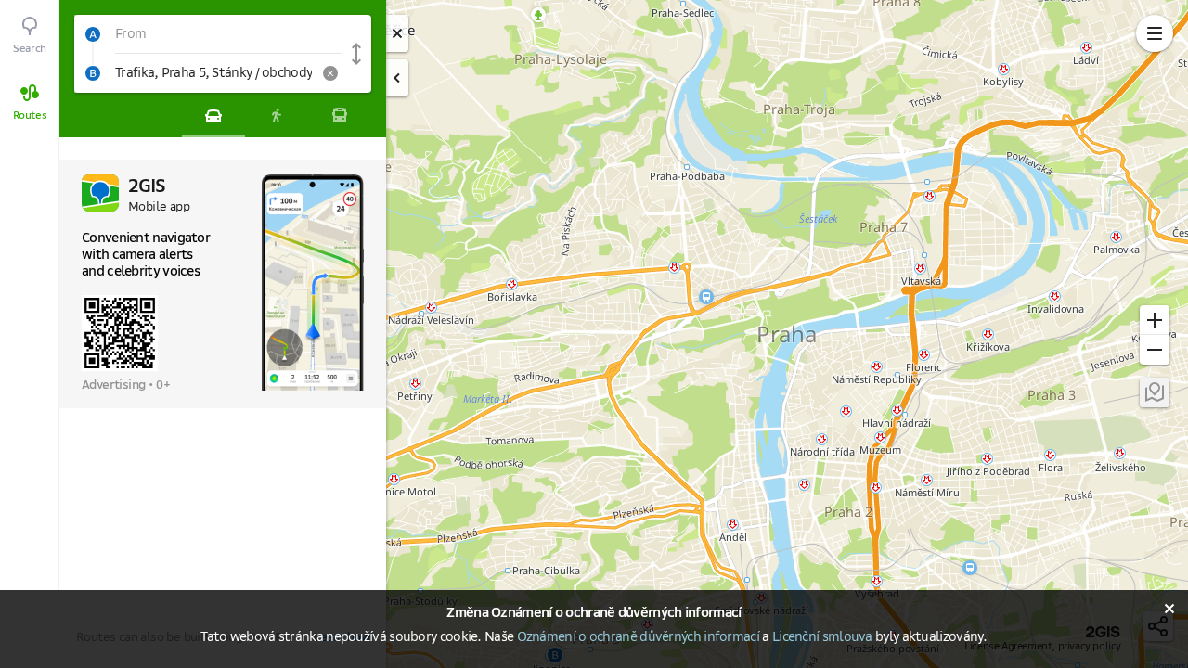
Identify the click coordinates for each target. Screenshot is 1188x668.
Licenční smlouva (822, 637)
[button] (208, 34)
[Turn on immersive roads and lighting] (1154, 392)
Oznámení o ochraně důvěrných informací (638, 637)
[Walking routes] (276, 115)
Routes (30, 115)
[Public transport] (339, 115)
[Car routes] (213, 115)
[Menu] (1154, 33)
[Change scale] (1154, 320)
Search (29, 49)
